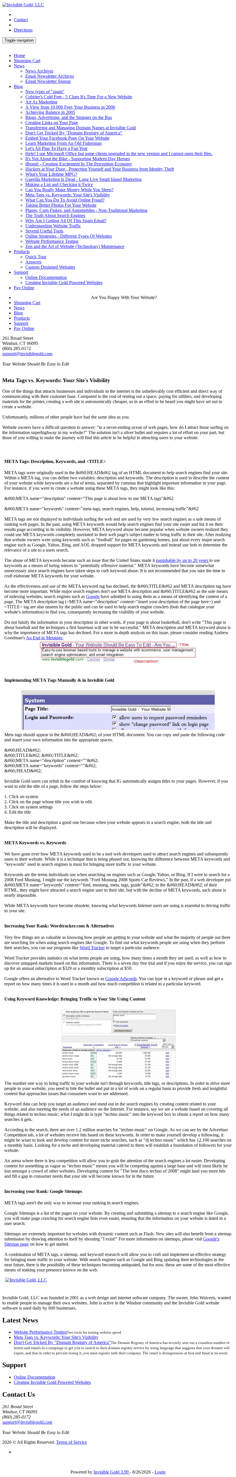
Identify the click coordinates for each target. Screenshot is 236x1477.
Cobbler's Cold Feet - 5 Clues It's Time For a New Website (78, 96)
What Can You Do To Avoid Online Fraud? (64, 200)
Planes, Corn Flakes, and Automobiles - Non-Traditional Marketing (86, 210)
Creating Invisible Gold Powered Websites (63, 282)
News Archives (39, 71)
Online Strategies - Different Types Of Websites (68, 236)
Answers (33, 261)
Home (19, 55)
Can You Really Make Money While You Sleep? (69, 189)
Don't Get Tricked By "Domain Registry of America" (73, 132)
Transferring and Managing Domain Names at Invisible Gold (80, 127)
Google (93, 596)
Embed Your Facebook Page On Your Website (67, 138)
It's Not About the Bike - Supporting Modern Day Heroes (77, 158)
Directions (23, 30)
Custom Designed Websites (50, 267)
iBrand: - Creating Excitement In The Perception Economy (78, 163)
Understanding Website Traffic (53, 225)
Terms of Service (71, 1442)
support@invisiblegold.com (27, 353)
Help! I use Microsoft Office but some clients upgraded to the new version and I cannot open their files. (118, 153)
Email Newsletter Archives (49, 76)
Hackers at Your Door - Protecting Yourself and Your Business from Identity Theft (99, 169)
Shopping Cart (27, 60)
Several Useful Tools (44, 230)
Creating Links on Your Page (51, 122)
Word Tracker (92, 947)
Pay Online (24, 287)
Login (160, 1472)
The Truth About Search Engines (55, 215)
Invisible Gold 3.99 (112, 1472)
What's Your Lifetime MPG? (51, 174)
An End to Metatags (44, 637)
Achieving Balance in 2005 (50, 112)
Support (21, 272)
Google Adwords (121, 978)
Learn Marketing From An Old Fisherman (63, 143)
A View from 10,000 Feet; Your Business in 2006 (70, 107)
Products (22, 251)
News (19, 65)
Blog (18, 86)
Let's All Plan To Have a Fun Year (56, 148)
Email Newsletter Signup (48, 81)
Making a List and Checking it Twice (59, 184)
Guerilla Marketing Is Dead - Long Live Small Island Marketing (83, 179)
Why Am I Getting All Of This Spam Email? (65, 220)
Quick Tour (35, 256)
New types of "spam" (44, 91)
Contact (21, 19)
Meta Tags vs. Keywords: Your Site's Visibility (67, 194)
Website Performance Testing (51, 241)
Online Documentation (46, 277)
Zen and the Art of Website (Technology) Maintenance (74, 246)
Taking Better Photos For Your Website (60, 205)
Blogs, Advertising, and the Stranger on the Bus (68, 117)
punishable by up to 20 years (182, 560)
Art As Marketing (41, 101)
